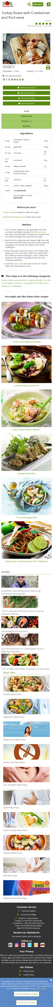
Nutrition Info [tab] (26, 116)
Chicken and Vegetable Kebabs (26, 341)
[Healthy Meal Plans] (26, 684)
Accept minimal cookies (26, 994)
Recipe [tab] (26, 111)
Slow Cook (43, 283)
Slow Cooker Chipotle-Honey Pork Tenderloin (26, 561)
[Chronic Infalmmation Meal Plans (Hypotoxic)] (26, 888)
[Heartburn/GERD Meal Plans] (26, 797)
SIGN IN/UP (38, 4)
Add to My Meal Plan (27, 93)
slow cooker (10, 212)
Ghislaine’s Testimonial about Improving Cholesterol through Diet (20, 592)
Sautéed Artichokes (26, 473)
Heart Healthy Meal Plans (15, 830)
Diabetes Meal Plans (12, 853)
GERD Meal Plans (11, 807)
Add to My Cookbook (27, 88)
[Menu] (49, 4)
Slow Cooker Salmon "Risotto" (26, 429)
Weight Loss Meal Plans (14, 739)
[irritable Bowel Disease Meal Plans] (26, 865)
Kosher (18, 283)
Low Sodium (8, 283)
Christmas (5, 286)
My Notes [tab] (26, 126)
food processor (20, 217)
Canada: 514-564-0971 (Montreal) (28, 921)
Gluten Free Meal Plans (14, 762)
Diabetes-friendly (35, 280)
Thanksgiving (16, 286)
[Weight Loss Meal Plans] (26, 729)
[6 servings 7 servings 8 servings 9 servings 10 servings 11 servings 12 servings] (8, 67)
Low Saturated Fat (30, 283)
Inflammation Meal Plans (15, 898)
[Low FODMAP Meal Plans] (26, 774)
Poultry (4, 280)
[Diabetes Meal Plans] (26, 842)
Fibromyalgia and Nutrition (14, 631)
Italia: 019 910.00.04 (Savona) (28, 928)
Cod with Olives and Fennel (26, 385)
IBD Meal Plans (10, 875)
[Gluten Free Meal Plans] (26, 752)
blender (8, 217)
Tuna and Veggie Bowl (26, 517)
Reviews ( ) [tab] (26, 121)
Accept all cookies (26, 1002)
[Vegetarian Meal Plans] (26, 706)
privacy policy (41, 988)
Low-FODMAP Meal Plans (15, 784)
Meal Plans (9, 672)
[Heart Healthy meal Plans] (26, 820)
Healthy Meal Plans (12, 694)
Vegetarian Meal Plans (13, 716)
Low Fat (47, 280)
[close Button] (51, 980)
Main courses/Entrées (18, 280)
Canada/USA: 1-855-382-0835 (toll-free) (28, 923)
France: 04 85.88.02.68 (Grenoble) (28, 925)
